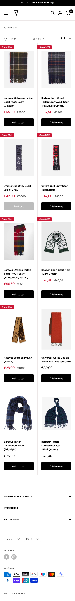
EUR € (29, 539)
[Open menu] (6, 13)
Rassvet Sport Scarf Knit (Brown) (18, 359)
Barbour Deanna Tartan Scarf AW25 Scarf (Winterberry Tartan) (17, 273)
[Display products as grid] (63, 38)
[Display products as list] (69, 38)
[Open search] (53, 13)
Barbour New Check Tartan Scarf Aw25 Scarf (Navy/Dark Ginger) (55, 101)
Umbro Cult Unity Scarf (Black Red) (54, 187)
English (9, 539)
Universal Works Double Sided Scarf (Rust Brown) (56, 359)
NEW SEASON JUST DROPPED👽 (37, 2)
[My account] (60, 13)
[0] (68, 13)
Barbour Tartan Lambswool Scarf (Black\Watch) (51, 445)
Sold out (19, 206)
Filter (13, 38)
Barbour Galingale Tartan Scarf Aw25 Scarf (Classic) (18, 101)
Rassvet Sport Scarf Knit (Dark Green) (55, 271)
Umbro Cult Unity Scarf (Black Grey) (17, 187)
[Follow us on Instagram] (14, 557)
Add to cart (18, 122)
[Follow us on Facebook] (6, 557)
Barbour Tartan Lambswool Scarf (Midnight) (14, 445)
